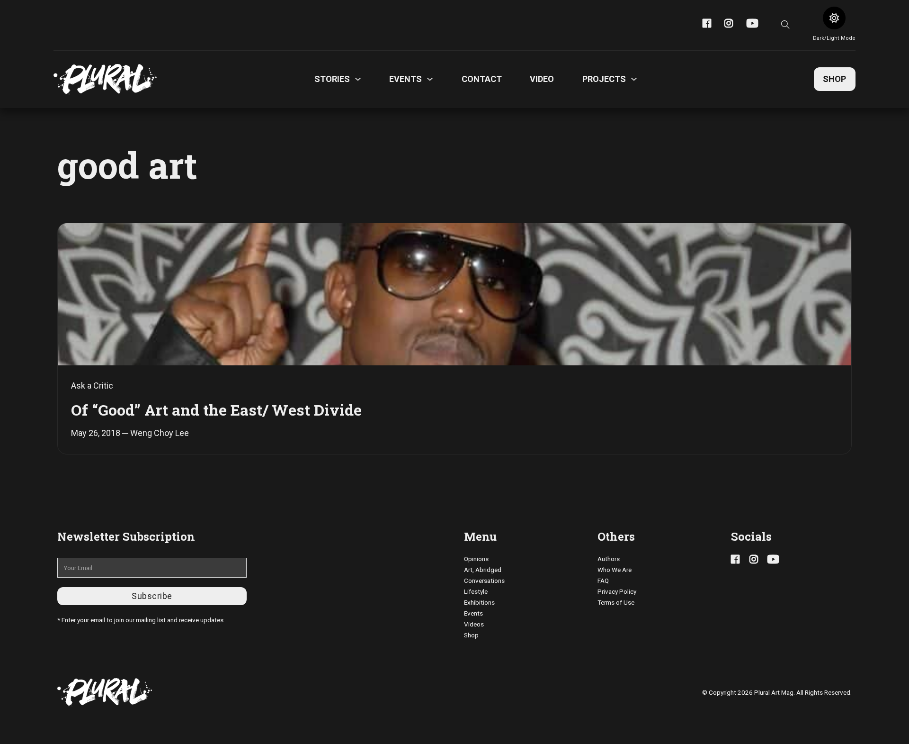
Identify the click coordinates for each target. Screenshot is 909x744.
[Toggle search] (785, 24)
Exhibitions (479, 602)
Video (542, 79)
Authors (608, 559)
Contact (482, 79)
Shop (834, 79)
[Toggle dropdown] (358, 79)
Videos (474, 624)
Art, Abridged (482, 569)
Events (473, 613)
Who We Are (614, 569)
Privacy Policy (616, 591)
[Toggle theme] (834, 18)
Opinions (476, 559)
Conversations (484, 580)
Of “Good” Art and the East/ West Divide (216, 409)
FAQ (603, 580)
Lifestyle (476, 591)
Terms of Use (615, 602)
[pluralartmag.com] (105, 79)
